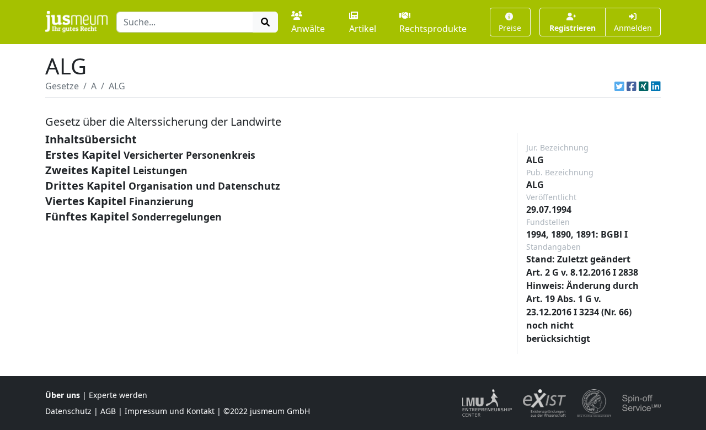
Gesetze (62, 86)
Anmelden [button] (633, 28)
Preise (510, 28)
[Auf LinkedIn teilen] (656, 86)
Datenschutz (68, 411)
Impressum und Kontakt (170, 411)
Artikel (362, 29)
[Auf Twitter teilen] (619, 86)
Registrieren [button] (572, 28)
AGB (108, 411)
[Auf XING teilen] (644, 86)
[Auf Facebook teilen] (632, 86)
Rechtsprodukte (433, 29)
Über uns (62, 395)
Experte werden (118, 395)
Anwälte (308, 29)
